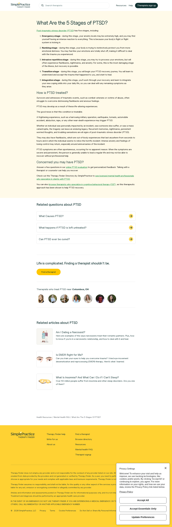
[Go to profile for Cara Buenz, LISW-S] (41, 298)
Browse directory (83, 439)
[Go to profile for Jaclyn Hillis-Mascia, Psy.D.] (88, 298)
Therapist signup (83, 454)
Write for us (52, 439)
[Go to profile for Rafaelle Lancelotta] (112, 298)
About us (51, 444)
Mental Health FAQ (62, 417)
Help (131, 5)
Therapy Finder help (56, 434)
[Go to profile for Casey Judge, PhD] (52, 298)
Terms (53, 510)
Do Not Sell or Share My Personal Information (99, 510)
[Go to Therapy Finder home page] (20, 5)
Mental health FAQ (84, 449)
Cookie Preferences (67, 510)
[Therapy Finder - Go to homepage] (23, 436)
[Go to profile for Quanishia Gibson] (76, 298)
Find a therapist (48, 272)
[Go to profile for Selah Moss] (64, 298)
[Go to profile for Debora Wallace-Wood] (100, 298)
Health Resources (44, 417)
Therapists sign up (146, 5)
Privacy (43, 510)
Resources (121, 5)
